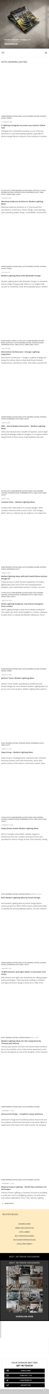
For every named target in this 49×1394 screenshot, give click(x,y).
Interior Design (19, 192)
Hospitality (37, 190)
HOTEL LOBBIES (24, 1232)
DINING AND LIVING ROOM (24, 1228)
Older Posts (9, 1203)
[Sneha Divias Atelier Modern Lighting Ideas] (24, 791)
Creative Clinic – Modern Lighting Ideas (18, 502)
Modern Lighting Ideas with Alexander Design (21, 275)
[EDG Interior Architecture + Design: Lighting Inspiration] (24, 314)
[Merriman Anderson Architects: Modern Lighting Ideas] (24, 164)
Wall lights (16, 194)
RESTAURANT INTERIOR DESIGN (24, 1240)
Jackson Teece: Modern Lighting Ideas (17, 678)
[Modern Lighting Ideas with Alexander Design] (24, 240)
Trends (9, 118)
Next (45, 1286)
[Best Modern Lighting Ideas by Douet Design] (24, 867)
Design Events (6, 341)
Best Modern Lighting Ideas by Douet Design (20, 897)
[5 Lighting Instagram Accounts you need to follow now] (24, 90)
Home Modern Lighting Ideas (11, 116)
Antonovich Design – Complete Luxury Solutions (22, 1114)
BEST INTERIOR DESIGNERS (24, 1236)
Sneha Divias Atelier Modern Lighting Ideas (19, 828)
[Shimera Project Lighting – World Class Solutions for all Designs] (24, 1152)
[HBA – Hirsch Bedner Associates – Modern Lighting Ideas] (24, 390)
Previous (3, 1286)
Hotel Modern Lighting (30, 116)
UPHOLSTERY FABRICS (24, 1244)
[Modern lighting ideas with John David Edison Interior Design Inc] (24, 541)
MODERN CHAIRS (25, 1224)
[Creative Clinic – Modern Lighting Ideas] (24, 464)
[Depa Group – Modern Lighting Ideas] (24, 717)
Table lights (19, 344)
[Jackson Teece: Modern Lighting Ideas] (24, 642)
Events (14, 341)
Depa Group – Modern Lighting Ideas (17, 752)
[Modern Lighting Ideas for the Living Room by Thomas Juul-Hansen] (24, 1010)
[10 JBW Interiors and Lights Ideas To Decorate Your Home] (24, 936)
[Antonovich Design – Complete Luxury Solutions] (24, 1079)
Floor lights (6, 190)
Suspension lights (32, 192)
